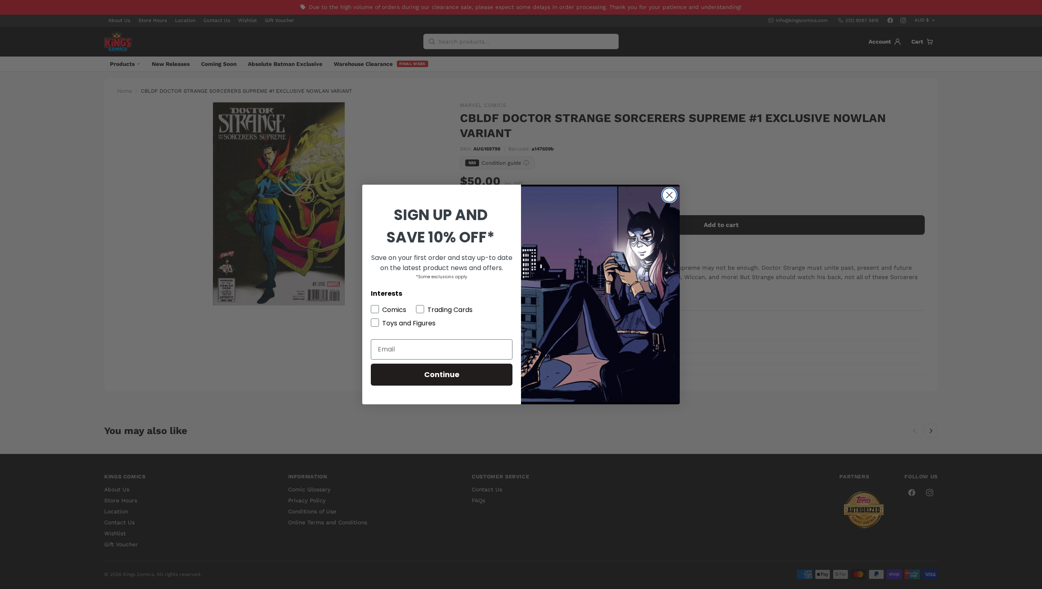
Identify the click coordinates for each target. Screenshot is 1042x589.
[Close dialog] (669, 195)
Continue (442, 374)
